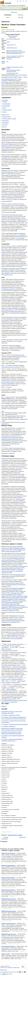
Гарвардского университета (19, 308)
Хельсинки (4, 554)
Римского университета (7, 594)
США (20, 53)
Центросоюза (10, 172)
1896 (19, 39)
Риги (24, 142)
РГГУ (13, 647)
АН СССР (21, 355)
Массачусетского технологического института (12, 311)
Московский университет (7, 145)
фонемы (11, 453)
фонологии (16, 500)
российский (4, 80)
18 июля (8, 44)
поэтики (8, 57)
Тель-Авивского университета (19, 600)
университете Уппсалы (14, 268)
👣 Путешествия (3, 969)
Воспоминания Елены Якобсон (10, 650)
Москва (8, 41)
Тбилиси (12, 382)
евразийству (22, 233)
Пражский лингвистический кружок (9, 439)
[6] (20, 268)
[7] (6, 336)
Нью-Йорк (6, 274)
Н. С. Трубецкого (17, 499)
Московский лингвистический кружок (10, 437)
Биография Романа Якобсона (8, 732)
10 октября (14, 39)
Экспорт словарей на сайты (5, 971)
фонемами (18, 491)
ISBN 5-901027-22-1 (6, 666)
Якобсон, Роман (5, 953)
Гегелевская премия (11, 73)
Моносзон (10, 698)
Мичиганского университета (12, 589)
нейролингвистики (5, 522)
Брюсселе (9, 558)
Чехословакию (5, 175)
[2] (26, 142)
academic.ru (5, 2)
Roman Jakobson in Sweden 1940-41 (11, 682)
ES (23, 1)
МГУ (7, 61)
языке (19, 496)
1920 (8, 170)
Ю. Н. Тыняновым (20, 476)
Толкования (7, 15)
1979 (17, 398)
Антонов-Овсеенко (21, 666)
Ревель (16, 170)
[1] (17, 78)
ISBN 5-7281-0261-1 (6, 649)
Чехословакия (22, 52)
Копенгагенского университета (9, 605)
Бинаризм (3, 706)
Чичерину (19, 668)
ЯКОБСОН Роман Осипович (8, 899)
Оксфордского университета (8, 610)
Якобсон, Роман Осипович (8, 865)
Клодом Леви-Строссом (19, 448)
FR (26, 1)
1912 (2, 405)
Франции (12, 407)
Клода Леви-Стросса (6, 514)
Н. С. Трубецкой (20, 235)
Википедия (14, 12)
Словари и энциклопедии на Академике (12, 5)
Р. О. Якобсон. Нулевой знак (8, 726)
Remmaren (7, 271)
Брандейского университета (12, 608)
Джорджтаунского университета (20, 607)
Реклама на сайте (16, 967)
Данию (3, 252)
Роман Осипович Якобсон (8, 946)
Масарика (3, 298)
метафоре (4, 530)
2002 (6, 405)
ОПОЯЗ (22, 437)
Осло (22, 255)
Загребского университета (7, 599)
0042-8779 (22, 681)
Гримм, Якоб (22, 837)
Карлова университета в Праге (19, 596)
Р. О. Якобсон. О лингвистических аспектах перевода (14, 724)
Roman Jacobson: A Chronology (15, 644)
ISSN (19, 681)
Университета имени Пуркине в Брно (14, 597)
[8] (8, 404)
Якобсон (3, 32)
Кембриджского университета (17, 588)
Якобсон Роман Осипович (8, 853)
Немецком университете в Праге (9, 216)
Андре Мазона (9, 318)
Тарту (8, 380)
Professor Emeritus (8, 309)
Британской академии (16, 554)
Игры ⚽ (20, 17)
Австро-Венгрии (5, 140)
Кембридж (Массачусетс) (11, 47)
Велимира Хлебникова (7, 461)
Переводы (20, 15)
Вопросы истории (6, 679)
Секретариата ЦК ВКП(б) (16, 194)
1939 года (8, 246)
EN (17, 1)
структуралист (14, 56)
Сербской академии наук (19, 549)
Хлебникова (4, 157)
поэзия (13, 464)
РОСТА (3, 173)
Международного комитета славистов (10, 367)
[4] (7, 189)
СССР (20, 50)
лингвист (8, 56)
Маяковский (7, 156)
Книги (7, 17)
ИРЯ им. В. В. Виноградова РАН (14, 638)
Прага (13, 429)
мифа (14, 516)
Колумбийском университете (8, 288)
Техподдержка (9, 967)
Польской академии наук (11, 551)
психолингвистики (5, 445)
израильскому (10, 695)
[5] (11, 200)
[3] (21, 185)
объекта (13, 468)
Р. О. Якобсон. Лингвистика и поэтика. (10, 715)
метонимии (19, 530)
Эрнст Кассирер (5, 273)
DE (20, 1)
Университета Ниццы (15, 592)
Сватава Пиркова (12, 416)
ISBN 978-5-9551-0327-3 (13, 635)
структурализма (15, 440)
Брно (8, 219)
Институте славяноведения (8, 383)
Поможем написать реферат (15, 835)
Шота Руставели (5, 382)
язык (18, 464)
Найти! (24, 8)
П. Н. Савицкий (20, 238)
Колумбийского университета (8, 603)
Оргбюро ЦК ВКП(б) (6, 201)
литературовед (5, 82)
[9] (14, 452)
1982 (11, 44)
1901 (13, 398)
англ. (17, 75)
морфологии (13, 57)
